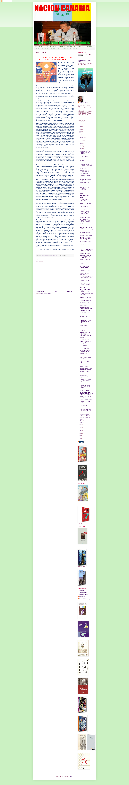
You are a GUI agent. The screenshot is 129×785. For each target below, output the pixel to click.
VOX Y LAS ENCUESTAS (84, 201)
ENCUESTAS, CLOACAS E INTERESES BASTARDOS (85, 383)
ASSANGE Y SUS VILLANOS (85, 325)
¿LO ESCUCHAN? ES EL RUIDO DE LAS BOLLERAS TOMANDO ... (86, 185)
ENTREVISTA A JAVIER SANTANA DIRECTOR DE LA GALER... (86, 216)
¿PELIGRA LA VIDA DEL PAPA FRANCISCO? (85, 314)
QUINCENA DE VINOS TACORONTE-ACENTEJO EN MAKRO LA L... (86, 247)
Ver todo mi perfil (81, 121)
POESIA (59, 48)
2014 (80, 430)
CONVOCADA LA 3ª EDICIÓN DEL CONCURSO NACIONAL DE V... (86, 165)
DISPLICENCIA (82, 244)
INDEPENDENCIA (88, 46)
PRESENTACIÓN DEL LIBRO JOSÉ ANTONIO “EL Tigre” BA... (86, 230)
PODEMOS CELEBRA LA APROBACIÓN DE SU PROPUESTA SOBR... (84, 171)
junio (81, 146)
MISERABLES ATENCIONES (85, 390)
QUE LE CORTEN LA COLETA (85, 392)
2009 (80, 438)
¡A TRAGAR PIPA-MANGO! (84, 206)
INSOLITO (81, 193)
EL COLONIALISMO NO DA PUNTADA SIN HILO (85, 257)
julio (80, 145)
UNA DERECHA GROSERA (85, 232)
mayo (81, 148)
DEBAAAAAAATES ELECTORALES (86, 252)
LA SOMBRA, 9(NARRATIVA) (85, 217)
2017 (80, 425)
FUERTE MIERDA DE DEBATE (85, 241)
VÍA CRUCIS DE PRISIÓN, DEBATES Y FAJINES (84, 267)
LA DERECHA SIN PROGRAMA (85, 335)
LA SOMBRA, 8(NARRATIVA (85, 253)
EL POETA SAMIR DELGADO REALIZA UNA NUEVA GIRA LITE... (85, 328)
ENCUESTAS (82, 389)
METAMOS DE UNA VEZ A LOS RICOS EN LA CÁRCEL (85, 339)
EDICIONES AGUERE (51, 46)
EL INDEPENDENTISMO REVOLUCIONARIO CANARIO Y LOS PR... (86, 308)
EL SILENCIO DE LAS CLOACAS (86, 368)
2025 (80, 126)
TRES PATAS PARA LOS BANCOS (86, 235)
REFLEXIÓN (82, 160)
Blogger (71, 776)
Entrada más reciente (40, 291)
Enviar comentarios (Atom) (46, 293)
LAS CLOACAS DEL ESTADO (85, 417)
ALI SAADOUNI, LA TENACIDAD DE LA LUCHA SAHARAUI (86, 318)
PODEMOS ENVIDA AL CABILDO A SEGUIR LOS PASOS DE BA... (86, 365)
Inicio (56, 291)
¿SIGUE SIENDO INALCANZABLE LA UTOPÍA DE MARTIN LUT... (86, 410)
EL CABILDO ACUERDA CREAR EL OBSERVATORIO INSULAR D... (86, 250)
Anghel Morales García (83, 102)
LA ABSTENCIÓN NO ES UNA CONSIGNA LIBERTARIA (85, 221)
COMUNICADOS (45, 48)
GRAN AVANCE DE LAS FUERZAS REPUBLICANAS (86, 158)
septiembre (82, 142)
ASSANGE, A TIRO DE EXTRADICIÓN (84, 355)
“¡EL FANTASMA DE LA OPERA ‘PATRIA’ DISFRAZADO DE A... (86, 162)
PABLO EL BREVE (83, 168)
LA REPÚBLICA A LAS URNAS (85, 297)
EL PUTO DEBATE (83, 286)
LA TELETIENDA (83, 242)
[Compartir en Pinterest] (65, 255)
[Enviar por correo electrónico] (60, 255)
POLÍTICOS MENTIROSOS (84, 345)
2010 (80, 436)
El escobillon (81, 590)
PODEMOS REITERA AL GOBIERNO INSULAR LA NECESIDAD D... (86, 413)
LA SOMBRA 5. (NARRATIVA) (85, 316)
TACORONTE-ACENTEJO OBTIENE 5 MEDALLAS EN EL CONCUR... (86, 399)
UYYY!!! (81, 154)
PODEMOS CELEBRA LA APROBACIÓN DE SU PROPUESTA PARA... (84, 212)
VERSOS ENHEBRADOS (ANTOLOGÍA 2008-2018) (85, 415)
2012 (80, 433)
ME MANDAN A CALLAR (84, 182)
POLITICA (53, 48)
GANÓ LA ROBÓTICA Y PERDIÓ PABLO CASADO (85, 239)
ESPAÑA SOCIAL (83, 234)
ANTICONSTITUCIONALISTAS (85, 259)
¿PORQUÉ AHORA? (83, 269)
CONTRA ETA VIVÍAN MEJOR (85, 312)
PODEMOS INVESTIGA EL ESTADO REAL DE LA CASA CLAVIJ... (86, 394)
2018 (80, 424)
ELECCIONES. (82, 330)
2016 (80, 427)
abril (81, 149)
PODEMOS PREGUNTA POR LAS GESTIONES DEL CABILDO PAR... (86, 321)
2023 (80, 129)
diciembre (82, 137)
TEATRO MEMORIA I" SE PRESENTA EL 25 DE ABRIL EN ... (86, 303)
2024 (80, 128)
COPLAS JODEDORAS (40, 46)
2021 (80, 132)
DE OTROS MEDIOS (78, 46)
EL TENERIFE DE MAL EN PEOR (86, 255)
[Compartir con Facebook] (64, 255)
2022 (80, 131)
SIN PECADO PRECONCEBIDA (85, 369)
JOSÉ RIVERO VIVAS (83, 274)
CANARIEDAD (82, 287)
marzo (81, 419)
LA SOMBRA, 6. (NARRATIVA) (85, 291)
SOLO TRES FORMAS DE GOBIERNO (84, 196)
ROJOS (81, 347)
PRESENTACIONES (67, 48)
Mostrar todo (91, 599)
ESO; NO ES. (82, 223)
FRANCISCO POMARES (83, 594)
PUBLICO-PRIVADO (83, 405)
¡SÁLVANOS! (82, 299)
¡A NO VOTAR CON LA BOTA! (85, 310)
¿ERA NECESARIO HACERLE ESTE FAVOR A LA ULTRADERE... (86, 284)
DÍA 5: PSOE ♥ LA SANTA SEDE (85, 300)
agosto (81, 143)
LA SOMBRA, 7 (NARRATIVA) (85, 273)
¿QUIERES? (82, 263)
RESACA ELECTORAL (84, 156)
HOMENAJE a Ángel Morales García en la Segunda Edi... (86, 294)
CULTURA (69, 46)
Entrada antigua (70, 291)
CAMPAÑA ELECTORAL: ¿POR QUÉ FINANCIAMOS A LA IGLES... (86, 177)
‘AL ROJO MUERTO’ (83, 375)
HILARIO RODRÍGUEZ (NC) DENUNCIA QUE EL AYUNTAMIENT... (85, 188)
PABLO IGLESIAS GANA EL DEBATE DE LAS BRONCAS (86, 225)
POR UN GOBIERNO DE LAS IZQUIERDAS (85, 200)
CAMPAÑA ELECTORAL (84, 353)
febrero (81, 420)
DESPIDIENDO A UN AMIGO (85, 237)
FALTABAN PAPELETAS (84, 173)
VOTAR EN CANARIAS (84, 219)
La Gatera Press (82, 596)
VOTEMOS (82, 337)
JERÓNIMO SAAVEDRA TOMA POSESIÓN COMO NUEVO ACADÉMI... (85, 152)
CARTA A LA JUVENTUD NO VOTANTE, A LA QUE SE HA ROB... (85, 209)
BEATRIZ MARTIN (82, 598)
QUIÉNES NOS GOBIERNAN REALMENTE (85, 408)
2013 (80, 432)
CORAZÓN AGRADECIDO (84, 280)
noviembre (82, 138)
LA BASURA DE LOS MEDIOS (85, 203)
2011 (80, 435)
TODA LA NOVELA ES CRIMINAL (86, 167)
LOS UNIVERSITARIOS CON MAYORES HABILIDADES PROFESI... (85, 386)
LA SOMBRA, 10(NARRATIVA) (85, 179)
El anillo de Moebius (83, 592)
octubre (81, 140)
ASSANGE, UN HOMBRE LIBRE (85, 341)
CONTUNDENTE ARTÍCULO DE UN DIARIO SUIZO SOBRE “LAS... (86, 277)
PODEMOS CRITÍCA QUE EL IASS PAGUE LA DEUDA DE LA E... (86, 192)
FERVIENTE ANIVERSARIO (85, 348)
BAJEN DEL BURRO (83, 278)
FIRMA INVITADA (61, 46)
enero (81, 422)
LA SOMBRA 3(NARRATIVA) (85, 351)
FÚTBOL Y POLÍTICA (83, 305)
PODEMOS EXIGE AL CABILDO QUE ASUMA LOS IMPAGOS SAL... (85, 380)
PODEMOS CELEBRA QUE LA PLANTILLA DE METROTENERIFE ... (85, 333)
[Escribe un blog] (61, 255)
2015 (80, 429)
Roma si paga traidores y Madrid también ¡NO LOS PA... (86, 373)
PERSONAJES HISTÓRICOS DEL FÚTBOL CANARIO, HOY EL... (86, 377)
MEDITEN (81, 197)
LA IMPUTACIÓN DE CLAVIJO (85, 295)
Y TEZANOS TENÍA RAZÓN (85, 175)
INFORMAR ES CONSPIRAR (85, 350)
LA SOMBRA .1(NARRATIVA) (85, 371)
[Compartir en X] (62, 255)
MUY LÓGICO (82, 180)
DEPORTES (37, 48)
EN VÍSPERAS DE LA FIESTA (85, 360)
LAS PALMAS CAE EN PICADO (85, 265)
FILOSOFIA (75, 48)
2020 (80, 134)
